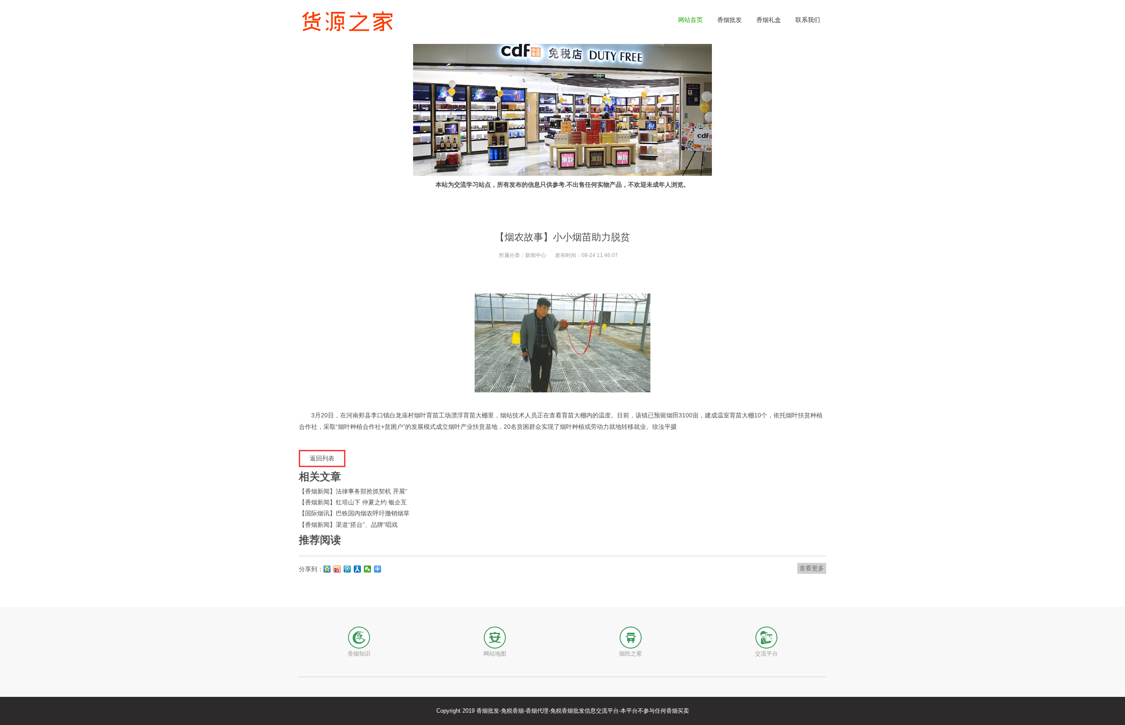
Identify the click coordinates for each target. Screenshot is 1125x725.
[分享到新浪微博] (337, 569)
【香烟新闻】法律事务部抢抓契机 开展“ (353, 491)
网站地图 (494, 653)
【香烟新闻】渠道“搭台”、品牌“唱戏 (348, 524)
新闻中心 (535, 255)
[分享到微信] (367, 569)
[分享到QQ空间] (327, 569)
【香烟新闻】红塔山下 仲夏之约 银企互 (353, 502)
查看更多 (811, 568)
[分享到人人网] (357, 569)
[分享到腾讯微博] (347, 569)
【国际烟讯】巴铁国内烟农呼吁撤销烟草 (354, 513)
